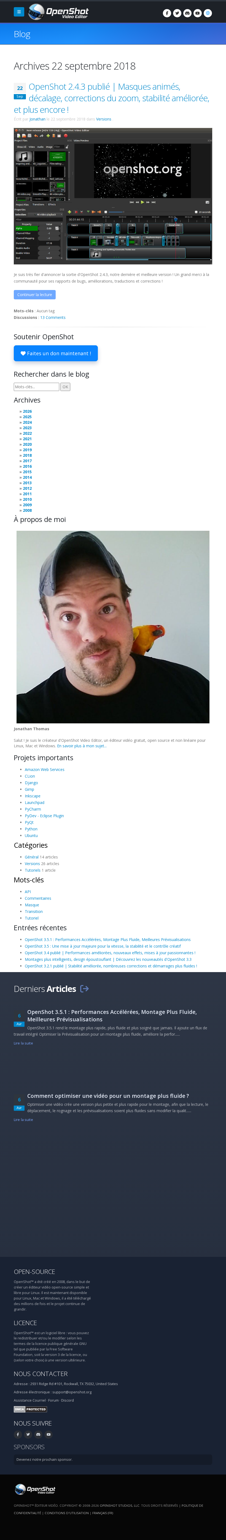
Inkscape (33, 795)
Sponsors (29, 1447)
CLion (30, 776)
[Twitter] (177, 13)
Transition (34, 911)
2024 (27, 422)
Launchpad (34, 802)
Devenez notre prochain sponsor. (44, 1459)
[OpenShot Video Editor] (57, 11)
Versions (103, 119)
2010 (27, 499)
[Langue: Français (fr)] (208, 13)
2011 (27, 493)
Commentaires (38, 898)
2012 (27, 488)
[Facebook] (167, 13)
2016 (27, 466)
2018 (27, 455)
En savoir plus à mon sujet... (82, 745)
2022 (27, 433)
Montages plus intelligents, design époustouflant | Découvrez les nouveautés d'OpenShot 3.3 (108, 959)
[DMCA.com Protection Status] (30, 1409)
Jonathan (37, 119)
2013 (27, 482)
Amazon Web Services (44, 769)
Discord (67, 1400)
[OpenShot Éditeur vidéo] (34, 1489)
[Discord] (187, 13)
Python (31, 828)
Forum (53, 1400)
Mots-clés (29, 879)
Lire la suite (23, 1043)
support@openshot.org (72, 1392)
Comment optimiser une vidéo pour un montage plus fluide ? (108, 1095)
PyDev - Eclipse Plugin (44, 815)
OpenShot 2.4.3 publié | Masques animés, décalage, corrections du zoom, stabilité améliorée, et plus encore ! (111, 98)
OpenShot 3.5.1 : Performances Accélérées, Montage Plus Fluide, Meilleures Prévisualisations (108, 939)
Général (32, 857)
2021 (27, 438)
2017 (27, 460)
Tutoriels (33, 870)
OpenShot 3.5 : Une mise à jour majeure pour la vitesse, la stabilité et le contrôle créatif (103, 946)
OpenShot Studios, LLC (119, 1505)
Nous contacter (41, 1373)
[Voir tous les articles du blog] (84, 988)
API (28, 891)
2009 (27, 504)
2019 (27, 449)
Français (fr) (102, 1513)
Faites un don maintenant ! (58, 353)
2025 (27, 416)
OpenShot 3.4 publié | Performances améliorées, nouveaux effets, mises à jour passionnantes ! (110, 952)
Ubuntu (31, 835)
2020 (27, 444)
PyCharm (33, 809)
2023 (27, 427)
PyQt (29, 822)
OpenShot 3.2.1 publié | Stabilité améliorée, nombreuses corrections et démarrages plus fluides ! (111, 966)
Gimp (29, 789)
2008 (27, 510)
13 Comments (53, 317)
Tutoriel (32, 918)
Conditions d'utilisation (67, 1513)
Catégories (31, 845)
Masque (32, 904)
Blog (22, 34)
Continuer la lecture (34, 294)
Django (31, 782)
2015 (27, 471)
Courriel (39, 1400)
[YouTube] (197, 13)
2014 (27, 477)
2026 (27, 411)
